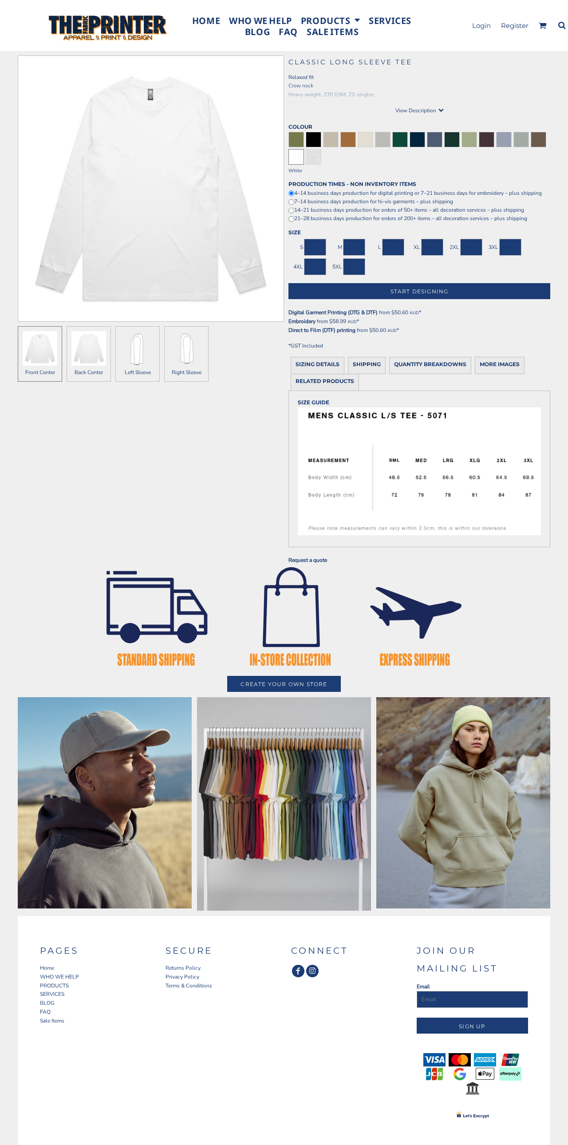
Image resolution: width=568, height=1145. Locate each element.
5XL (337, 266)
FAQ (45, 1011)
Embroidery (302, 321)
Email (423, 986)
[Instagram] (312, 971)
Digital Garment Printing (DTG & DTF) (333, 312)
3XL (493, 247)
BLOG (47, 1003)
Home (47, 967)
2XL (454, 247)
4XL (298, 266)
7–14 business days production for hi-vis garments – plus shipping (373, 201)
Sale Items (52, 1020)
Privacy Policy (182, 976)
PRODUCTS (54, 985)
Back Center (89, 372)
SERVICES (52, 994)
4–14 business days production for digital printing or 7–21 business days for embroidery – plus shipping (418, 193)
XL (417, 247)
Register (515, 25)
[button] (330, 19)
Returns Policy (183, 967)
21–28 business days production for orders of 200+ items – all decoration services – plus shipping (410, 218)
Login (481, 25)
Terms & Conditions (189, 985)
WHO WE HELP (59, 976)
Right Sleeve (186, 372)
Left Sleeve (138, 372)
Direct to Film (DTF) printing (321, 330)
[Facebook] (298, 971)
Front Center (40, 372)
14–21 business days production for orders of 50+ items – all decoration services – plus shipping (409, 209)
